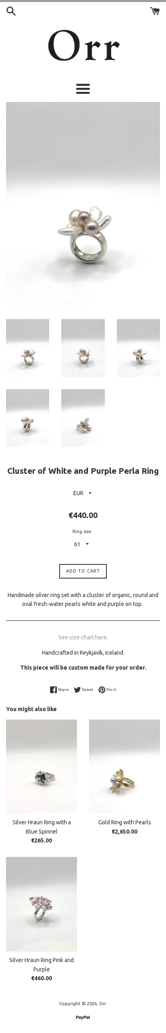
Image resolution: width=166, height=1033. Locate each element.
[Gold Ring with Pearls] (124, 767)
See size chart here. (83, 637)
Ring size (82, 531)
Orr (102, 1003)
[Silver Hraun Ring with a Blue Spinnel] (41, 767)
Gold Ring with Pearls (124, 822)
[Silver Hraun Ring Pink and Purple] (41, 904)
